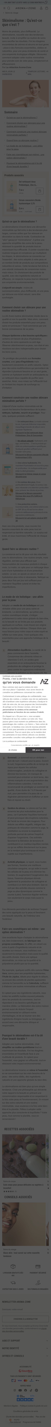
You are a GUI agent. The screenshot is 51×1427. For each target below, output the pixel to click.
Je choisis (12, 750)
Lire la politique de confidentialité (15, 741)
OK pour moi (38, 750)
